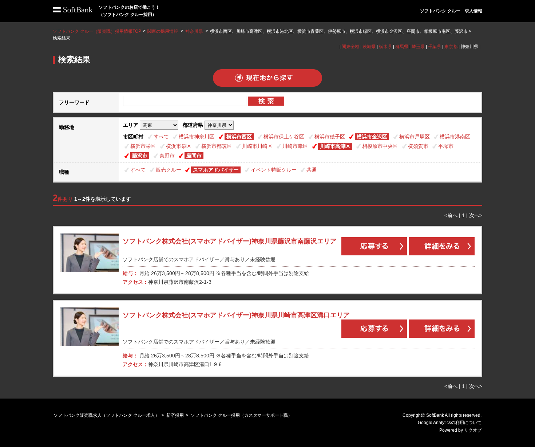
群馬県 (401, 46)
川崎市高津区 (335, 146)
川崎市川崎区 (257, 146)
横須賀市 (418, 146)
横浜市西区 (239, 137)
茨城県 (369, 46)
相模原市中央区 (380, 146)
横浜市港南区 (455, 137)
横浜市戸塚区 (414, 137)
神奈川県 (194, 31)
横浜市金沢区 (372, 137)
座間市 (194, 155)
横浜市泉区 (178, 146)
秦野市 (167, 155)
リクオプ (473, 430)
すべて (161, 137)
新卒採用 (175, 415)
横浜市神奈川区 (196, 137)
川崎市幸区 (295, 146)
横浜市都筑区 (216, 146)
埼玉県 (418, 46)
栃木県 (385, 46)
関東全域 (350, 46)
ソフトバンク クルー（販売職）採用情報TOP (97, 31)
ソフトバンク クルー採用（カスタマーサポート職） (241, 415)
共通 (311, 170)
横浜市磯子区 (329, 137)
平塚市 (445, 146)
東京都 (450, 46)
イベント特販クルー (274, 170)
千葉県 (434, 46)
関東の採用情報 (163, 31)
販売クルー (168, 170)
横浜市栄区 (143, 146)
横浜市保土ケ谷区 (283, 137)
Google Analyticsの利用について (450, 422)
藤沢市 (139, 155)
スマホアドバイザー (216, 170)
